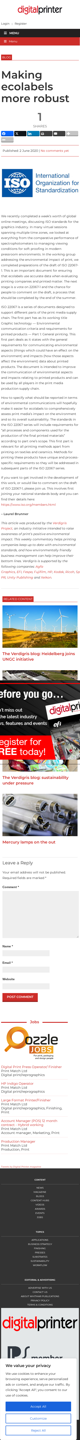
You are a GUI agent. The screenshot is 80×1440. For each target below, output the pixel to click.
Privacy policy (40, 1300)
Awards (40, 1208)
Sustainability (40, 1261)
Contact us (40, 1292)
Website (8, 979)
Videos (40, 1204)
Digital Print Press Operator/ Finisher (31, 1067)
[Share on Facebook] (7, 133)
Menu (14, 33)
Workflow (40, 1265)
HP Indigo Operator (17, 1083)
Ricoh (69, 572)
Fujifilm (40, 572)
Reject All (38, 1430)
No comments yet (55, 151)
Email (7, 962)
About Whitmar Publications (40, 1296)
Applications (40, 1240)
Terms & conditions (40, 1304)
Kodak (59, 572)
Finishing (40, 1248)
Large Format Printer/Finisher (26, 1100)
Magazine (40, 1192)
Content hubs (40, 1200)
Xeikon (46, 577)
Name (7, 946)
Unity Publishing (20, 577)
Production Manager (18, 1141)
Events (39, 1213)
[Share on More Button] (72, 133)
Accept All (38, 1406)
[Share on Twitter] (20, 133)
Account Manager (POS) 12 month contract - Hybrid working (29, 1123)
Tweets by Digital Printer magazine (21, 1166)
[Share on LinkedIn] (33, 133)
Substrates (39, 1256)
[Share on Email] (59, 133)
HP (50, 572)
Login (5, 23)
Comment (10, 887)
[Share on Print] (46, 133)
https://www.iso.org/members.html (28, 505)
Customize (38, 1418)
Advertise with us (40, 1287)
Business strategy (40, 1244)
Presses (40, 1252)
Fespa (27, 572)
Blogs (40, 1196)
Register (21, 23)
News (40, 1187)
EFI (19, 572)
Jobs (34, 1022)
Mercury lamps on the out (29, 842)
